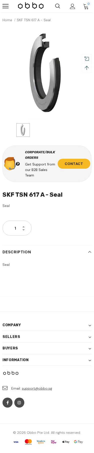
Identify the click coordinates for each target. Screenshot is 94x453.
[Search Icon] (57, 6)
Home (7, 20)
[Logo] (31, 6)
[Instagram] (19, 403)
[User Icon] (72, 6)
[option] (47, 74)
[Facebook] (8, 403)
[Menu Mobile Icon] (6, 6)
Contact (74, 163)
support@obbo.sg (37, 388)
